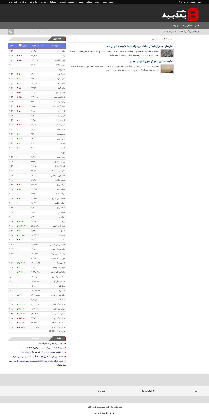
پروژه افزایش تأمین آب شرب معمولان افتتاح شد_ (181, 31)
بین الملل (52, 2)
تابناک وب (99, 413)
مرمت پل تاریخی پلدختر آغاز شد (50, 343)
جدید (59, 338)
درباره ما (23, 2)
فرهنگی (89, 2)
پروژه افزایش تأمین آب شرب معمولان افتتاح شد (44, 348)
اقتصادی (71, 2)
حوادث (43, 2)
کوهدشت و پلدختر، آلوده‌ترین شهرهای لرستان (150, 61)
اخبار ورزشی (33, 2)
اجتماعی (62, 2)
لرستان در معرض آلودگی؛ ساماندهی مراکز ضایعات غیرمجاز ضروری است (138, 46)
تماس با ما (13, 2)
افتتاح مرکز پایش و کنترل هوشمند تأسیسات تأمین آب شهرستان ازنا (37, 356)
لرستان (97, 2)
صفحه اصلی (108, 2)
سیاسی (81, 2)
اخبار (197, 25)
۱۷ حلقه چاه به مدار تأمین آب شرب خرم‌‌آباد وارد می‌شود (41, 352)
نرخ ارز (63, 331)
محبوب (35, 338)
